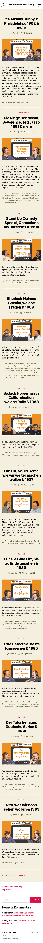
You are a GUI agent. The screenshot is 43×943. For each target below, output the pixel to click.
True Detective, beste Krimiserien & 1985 (21, 646)
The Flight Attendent (31, 200)
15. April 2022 (28, 313)
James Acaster (15, 626)
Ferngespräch (10, 366)
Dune (21, 624)
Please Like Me (34, 787)
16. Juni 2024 (28, 33)
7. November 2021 (28, 573)
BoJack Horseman (16, 453)
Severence (16, 198)
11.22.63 (8, 193)
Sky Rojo (8, 789)
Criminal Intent (22, 702)
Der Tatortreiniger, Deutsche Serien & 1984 (21, 726)
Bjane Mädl (26, 784)
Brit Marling (15, 541)
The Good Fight (29, 375)
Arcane (7, 541)
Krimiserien (9, 704)
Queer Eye (24, 371)
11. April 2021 (28, 815)
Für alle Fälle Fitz (30, 624)
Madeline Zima (18, 455)
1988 (6, 453)
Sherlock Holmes (33, 373)
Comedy (8, 281)
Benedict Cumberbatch (18, 363)
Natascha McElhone (32, 455)
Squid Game (9, 543)
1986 (7, 621)
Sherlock (23, 373)
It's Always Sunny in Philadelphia (17, 102)
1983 (7, 863)
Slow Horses (33, 198)
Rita (22, 863)
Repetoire (8, 628)
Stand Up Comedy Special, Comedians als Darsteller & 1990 (21, 222)
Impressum (7, 889)
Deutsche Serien (22, 787)
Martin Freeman (14, 371)
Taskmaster (19, 543)
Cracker (16, 624)
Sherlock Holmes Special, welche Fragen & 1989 (21, 302)
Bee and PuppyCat (18, 193)
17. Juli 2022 (28, 232)
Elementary (14, 196)
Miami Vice (30, 626)
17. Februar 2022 (28, 407)
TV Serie (21, 14)
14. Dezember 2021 (28, 485)
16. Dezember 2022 (28, 132)
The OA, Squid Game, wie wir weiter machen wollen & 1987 (21, 475)
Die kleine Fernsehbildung (21, 4)
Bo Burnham (24, 621)
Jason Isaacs (25, 541)
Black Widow (14, 621)
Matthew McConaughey (23, 704)
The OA (37, 543)
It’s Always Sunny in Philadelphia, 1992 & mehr (21, 23)
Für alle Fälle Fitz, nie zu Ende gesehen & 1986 (21, 563)
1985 (7, 702)
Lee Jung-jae (35, 541)
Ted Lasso (19, 200)
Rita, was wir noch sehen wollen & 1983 (21, 807)
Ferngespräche (15, 863)
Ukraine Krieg (19, 377)
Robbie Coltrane (19, 628)
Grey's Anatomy (18, 281)
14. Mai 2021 (28, 736)
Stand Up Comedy (11, 283)
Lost (23, 626)
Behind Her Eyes (15, 784)
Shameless (24, 198)
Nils (17, 33)
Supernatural (10, 200)
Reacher (32, 371)
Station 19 (23, 283)
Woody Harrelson (31, 707)
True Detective (19, 707)
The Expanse (18, 375)
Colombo (12, 702)
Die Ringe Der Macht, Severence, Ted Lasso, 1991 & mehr (21, 122)
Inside (7, 626)
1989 (6, 363)
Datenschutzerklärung (12, 887)
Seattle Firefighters (32, 281)
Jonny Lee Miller (17, 368)
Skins (27, 628)
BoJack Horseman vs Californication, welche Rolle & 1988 (21, 397)
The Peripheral (10, 203)
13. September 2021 (28, 654)
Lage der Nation (30, 368)
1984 (7, 784)
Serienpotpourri (21, 113)
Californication (28, 453)
